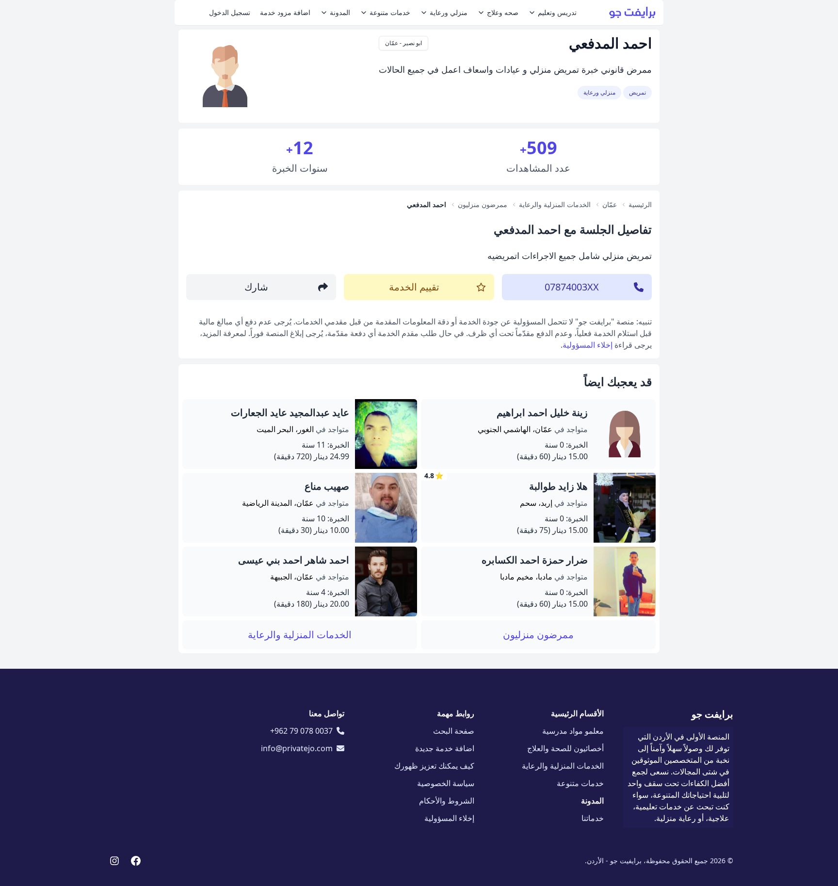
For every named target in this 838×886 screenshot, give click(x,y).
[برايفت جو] (632, 12)
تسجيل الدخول (229, 12)
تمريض (637, 92)
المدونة (340, 12)
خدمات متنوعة (390, 12)
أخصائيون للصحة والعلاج (565, 748)
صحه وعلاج (502, 12)
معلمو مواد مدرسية (573, 730)
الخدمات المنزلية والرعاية (300, 634)
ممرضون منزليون (538, 634)
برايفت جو (712, 714)
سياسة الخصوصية (445, 783)
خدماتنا (592, 818)
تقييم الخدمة (414, 286)
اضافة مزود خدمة (285, 12)
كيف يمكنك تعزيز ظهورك (434, 765)
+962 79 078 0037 (301, 730)
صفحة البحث (453, 730)
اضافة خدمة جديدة (444, 748)
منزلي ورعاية (448, 12)
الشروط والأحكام (446, 800)
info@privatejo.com (297, 748)
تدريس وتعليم (557, 12)
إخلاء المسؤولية (587, 344)
